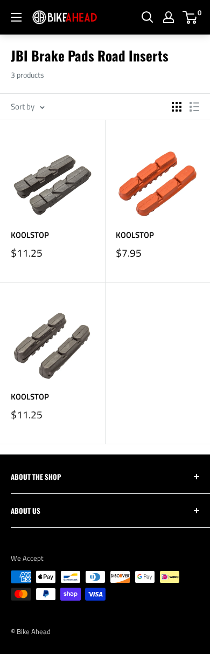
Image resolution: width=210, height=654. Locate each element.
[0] (190, 17)
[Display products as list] (194, 107)
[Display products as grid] (176, 107)
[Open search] (147, 17)
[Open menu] (16, 17)
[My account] (168, 17)
